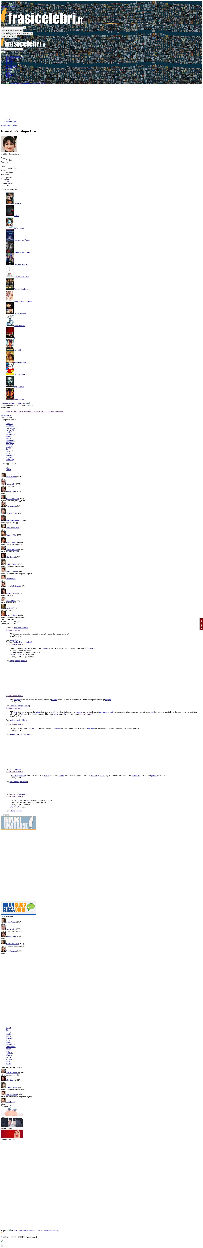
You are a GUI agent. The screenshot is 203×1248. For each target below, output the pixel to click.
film (152, 712)
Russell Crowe (11, 593)
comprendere (14, 734)
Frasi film (9, 61)
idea (34, 714)
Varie (8, 73)
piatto (111, 712)
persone (91, 728)
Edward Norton (11, 571)
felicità (37, 712)
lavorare (54, 700)
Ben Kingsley (15, 807)
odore (15, 712)
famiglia (17, 700)
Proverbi (9, 68)
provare (154, 776)
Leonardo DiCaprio (13, 586)
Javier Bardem (11, 477)
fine (16, 640)
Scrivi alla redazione (31, 1231)
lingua (29, 734)
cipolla (18, 720)
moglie (92, 648)
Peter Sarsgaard (11, 506)
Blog (8, 77)
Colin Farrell (10, 579)
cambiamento (14, 782)
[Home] (83, 25)
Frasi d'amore (11, 59)
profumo (79, 712)
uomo (29, 800)
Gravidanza (18, 769)
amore (12, 640)
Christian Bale (11, 513)
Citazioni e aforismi (13, 57)
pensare (46, 776)
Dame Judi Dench (12, 528)
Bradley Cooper (12, 564)
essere (56, 714)
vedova (24, 661)
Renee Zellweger (12, 615)
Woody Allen (11, 484)
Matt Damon (10, 601)
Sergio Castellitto (12, 542)
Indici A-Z (10, 75)
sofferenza (136, 776)
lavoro (26, 706)
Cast (7, 468)
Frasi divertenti (12, 66)
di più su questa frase (14, 630)
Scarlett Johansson (12, 550)
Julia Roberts (10, 557)
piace (25, 648)
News (22, 1231)
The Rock (9, 608)
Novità (41, 1231)
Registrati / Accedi (8, 6)
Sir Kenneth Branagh (14, 520)
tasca (33, 728)
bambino (94, 776)
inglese (58, 728)
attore (8, 181)
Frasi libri (9, 63)
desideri (23, 734)
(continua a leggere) (85, 714)
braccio (102, 776)
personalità (103, 712)
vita (64, 714)
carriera (12, 720)
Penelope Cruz (6, 415)
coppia (12, 661)
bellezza (13, 811)
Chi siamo (16, 1231)
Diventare (14, 776)
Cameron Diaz (11, 535)
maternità (23, 782)
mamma (22, 776)
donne (45, 648)
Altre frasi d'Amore (21, 628)
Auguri (9, 70)
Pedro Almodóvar (12, 499)
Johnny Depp (11, 491)
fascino (19, 811)
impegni (108, 700)
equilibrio (13, 706)
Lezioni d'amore (19, 794)
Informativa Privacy (51, 1231)
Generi (8, 470)
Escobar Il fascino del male (23, 642)
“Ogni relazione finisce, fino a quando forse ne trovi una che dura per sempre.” (35, 411)
